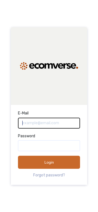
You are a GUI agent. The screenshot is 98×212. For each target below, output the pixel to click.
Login (49, 162)
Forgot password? (49, 175)
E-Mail (23, 113)
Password (26, 136)
